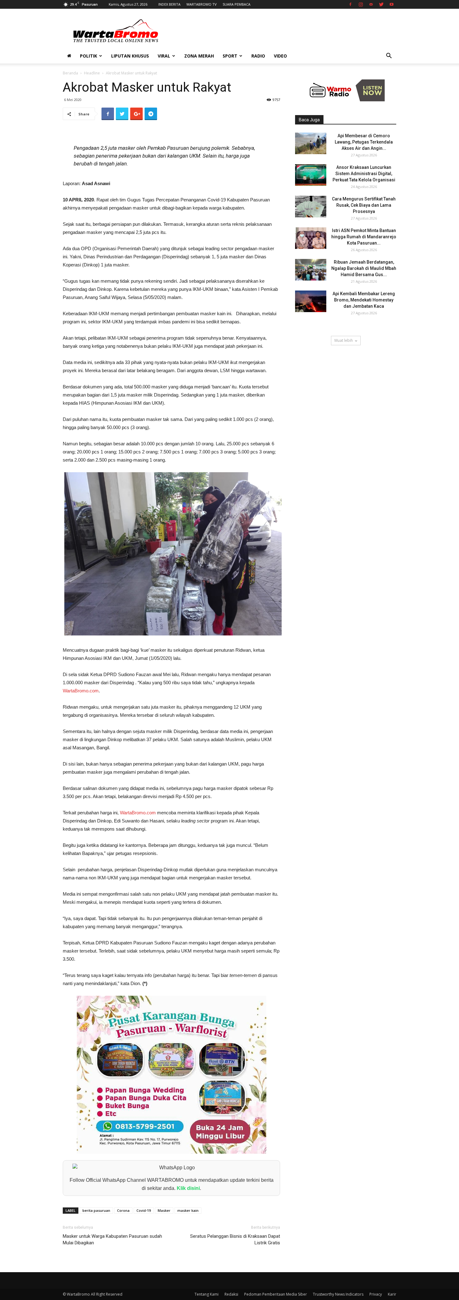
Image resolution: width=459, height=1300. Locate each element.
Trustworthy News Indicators (338, 1294)
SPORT (230, 56)
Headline (92, 73)
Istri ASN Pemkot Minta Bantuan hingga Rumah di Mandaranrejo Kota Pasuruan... (363, 236)
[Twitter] (381, 4)
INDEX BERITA (169, 4)
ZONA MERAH (199, 56)
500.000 (142, 386)
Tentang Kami (207, 1294)
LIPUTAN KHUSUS (130, 56)
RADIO (258, 56)
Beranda (70, 73)
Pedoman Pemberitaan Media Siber (275, 1294)
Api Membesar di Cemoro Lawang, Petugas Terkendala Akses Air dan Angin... (364, 142)
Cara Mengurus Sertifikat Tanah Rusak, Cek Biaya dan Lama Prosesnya (364, 205)
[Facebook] (350, 4)
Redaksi (231, 1294)
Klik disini (188, 1188)
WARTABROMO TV (201, 4)
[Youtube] (391, 4)
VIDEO (280, 56)
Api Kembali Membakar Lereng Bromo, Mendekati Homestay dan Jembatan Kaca (364, 300)
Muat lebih (343, 340)
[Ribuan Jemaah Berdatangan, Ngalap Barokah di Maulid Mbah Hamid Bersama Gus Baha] (310, 270)
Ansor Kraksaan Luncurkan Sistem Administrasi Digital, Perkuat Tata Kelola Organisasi (364, 173)
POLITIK (88, 56)
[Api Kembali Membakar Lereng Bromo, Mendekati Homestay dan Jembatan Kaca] (310, 301)
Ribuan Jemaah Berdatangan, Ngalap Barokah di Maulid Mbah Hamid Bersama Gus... (363, 268)
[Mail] (371, 4)
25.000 (233, 443)
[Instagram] (360, 4)
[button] (388, 56)
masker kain (188, 1210)
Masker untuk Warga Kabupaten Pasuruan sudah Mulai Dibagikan (112, 1239)
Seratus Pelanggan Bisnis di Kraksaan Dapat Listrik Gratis (235, 1239)
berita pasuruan (96, 1210)
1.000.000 (73, 682)
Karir (392, 1294)
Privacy (375, 1294)
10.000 (148, 443)
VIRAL (164, 56)
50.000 (114, 427)
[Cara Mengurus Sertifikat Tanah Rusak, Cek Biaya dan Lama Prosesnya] (310, 206)
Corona (123, 1210)
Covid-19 (143, 1210)
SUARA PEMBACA (236, 4)
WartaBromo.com (81, 690)
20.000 (84, 451)
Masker (164, 1210)
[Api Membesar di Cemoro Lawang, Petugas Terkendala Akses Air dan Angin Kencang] (310, 143)
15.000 (125, 451)
